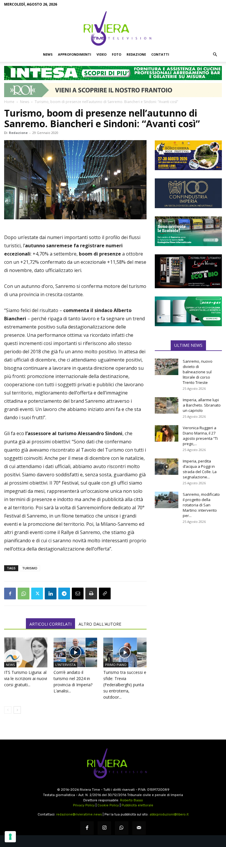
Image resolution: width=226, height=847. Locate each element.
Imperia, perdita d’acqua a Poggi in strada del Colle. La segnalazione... (200, 469)
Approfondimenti (74, 54)
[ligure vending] (188, 271)
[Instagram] (104, 828)
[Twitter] (37, 593)
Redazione (136, 54)
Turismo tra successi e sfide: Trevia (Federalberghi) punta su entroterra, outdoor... (124, 684)
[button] (215, 54)
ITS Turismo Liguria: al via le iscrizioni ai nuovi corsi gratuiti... (25, 678)
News (48, 54)
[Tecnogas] (188, 311)
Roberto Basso (131, 800)
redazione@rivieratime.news (79, 814)
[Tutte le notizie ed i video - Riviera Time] (113, 763)
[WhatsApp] (23, 593)
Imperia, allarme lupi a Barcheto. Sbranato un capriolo (202, 405)
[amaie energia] (188, 231)
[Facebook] (10, 593)
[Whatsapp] (121, 828)
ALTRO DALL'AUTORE (100, 624)
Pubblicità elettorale (137, 805)
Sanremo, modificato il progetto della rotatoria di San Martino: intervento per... (201, 505)
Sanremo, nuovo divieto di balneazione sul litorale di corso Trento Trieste (197, 372)
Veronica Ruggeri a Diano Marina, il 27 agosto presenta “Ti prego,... (200, 435)
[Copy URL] (105, 593)
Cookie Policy (108, 805)
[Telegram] (64, 593)
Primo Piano (116, 664)
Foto (116, 54)
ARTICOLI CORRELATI (50, 624)
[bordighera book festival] (188, 155)
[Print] (91, 593)
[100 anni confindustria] (188, 193)
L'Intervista (65, 664)
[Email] (78, 593)
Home (9, 101)
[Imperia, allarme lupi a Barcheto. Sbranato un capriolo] (166, 405)
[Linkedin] (50, 593)
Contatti (160, 54)
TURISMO (29, 568)
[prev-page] (7, 710)
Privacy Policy (84, 805)
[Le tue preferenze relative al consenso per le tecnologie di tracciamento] (10, 836)
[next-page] (17, 710)
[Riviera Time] (113, 28)
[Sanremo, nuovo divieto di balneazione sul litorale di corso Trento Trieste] (166, 367)
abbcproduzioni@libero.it (169, 814)
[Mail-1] (139, 828)
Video (102, 54)
